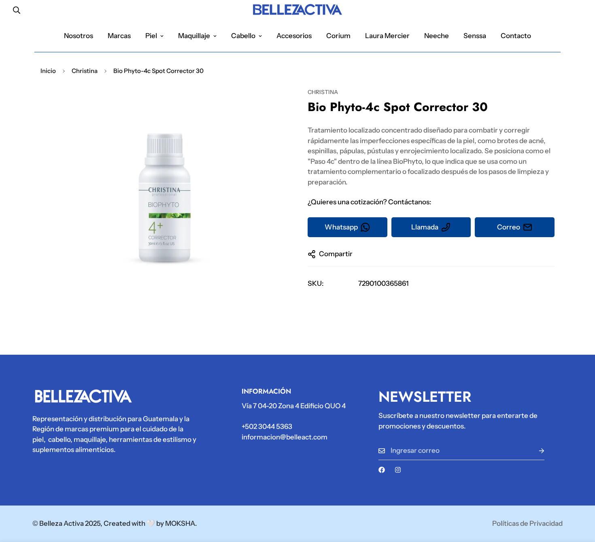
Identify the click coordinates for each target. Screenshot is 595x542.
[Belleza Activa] (297, 10)
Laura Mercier (387, 36)
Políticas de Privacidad (527, 523)
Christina (85, 71)
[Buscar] (16, 10)
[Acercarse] (270, 105)
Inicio (48, 71)
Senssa (474, 36)
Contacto (516, 36)
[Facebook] (381, 470)
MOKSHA (180, 523)
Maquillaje (194, 36)
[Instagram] (398, 470)
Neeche (436, 36)
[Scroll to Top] (579, 497)
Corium (338, 36)
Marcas (119, 36)
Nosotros (78, 36)
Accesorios (294, 36)
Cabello (243, 36)
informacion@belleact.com (284, 437)
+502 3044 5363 (267, 426)
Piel (151, 36)
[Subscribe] (535, 450)
